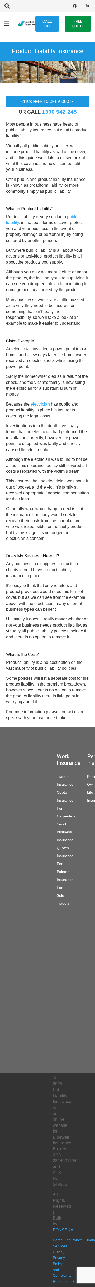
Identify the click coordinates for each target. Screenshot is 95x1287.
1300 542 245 (59, 112)
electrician (40, 404)
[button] (7, 6)
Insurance (73, 1240)
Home (58, 1240)
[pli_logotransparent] (30, 23)
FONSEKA (63, 1230)
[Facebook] (74, 6)
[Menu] (6, 23)
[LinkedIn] (87, 6)
